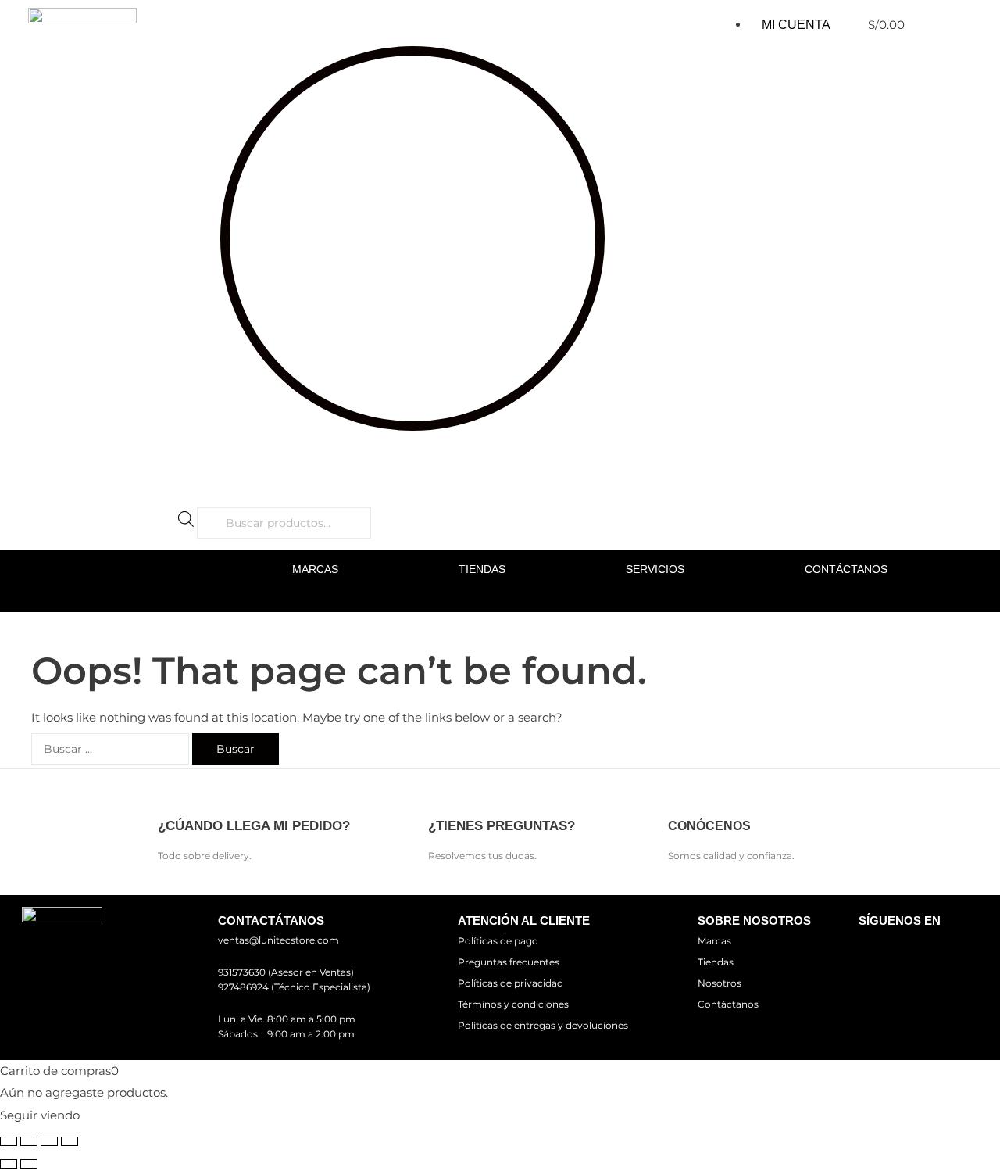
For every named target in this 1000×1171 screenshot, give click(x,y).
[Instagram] (922, 949)
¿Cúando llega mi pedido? (254, 825)
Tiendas (482, 569)
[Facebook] (877, 949)
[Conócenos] (681, 794)
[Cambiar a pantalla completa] (29, 1141)
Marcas (315, 569)
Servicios (655, 569)
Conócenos (709, 826)
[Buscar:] (110, 748)
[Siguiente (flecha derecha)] (29, 1164)
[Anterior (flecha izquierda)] (8, 1164)
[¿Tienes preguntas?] (441, 794)
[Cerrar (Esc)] (69, 1141)
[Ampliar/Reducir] (8, 1141)
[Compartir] (49, 1141)
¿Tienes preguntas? (501, 825)
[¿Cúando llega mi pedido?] (171, 794)
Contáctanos (846, 569)
